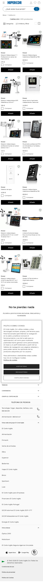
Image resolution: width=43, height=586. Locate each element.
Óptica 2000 (6, 533)
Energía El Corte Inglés (10, 522)
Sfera (4, 452)
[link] (10, 40)
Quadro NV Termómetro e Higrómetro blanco (30, 279)
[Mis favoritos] (34, 3)
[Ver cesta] (38, 3)
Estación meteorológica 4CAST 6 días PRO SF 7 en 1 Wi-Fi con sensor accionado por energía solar (9, 280)
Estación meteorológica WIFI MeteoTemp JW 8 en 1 (9, 101)
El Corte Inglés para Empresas (13, 493)
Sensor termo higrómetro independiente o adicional (30, 101)
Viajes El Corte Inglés (9, 469)
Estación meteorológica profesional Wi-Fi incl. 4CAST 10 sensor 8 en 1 (9, 235)
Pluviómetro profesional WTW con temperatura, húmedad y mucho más (31, 146)
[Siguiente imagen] (19, 40)
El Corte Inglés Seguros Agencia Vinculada (17, 545)
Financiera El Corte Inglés (11, 498)
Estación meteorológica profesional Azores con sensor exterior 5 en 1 (10, 146)
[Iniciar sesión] (30, 3)
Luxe (3, 487)
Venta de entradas (9, 446)
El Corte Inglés (7, 428)
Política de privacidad (8, 572)
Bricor (4, 475)
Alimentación (7, 434)
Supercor (5, 458)
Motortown (6, 539)
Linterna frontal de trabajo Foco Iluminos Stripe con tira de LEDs (31, 235)
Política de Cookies (8, 577)
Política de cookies (10, 360)
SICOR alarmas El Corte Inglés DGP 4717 (17, 510)
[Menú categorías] (4, 2)
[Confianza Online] (34, 552)
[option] (10, 40)
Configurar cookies (21, 378)
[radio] (36, 23)
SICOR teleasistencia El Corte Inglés (15, 516)
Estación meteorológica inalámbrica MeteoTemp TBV (31, 190)
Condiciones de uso (8, 566)
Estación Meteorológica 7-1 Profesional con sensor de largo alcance (9, 57)
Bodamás (5, 463)
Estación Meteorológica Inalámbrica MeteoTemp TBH (31, 56)
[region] (21, 351)
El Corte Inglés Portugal (10, 504)
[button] (21, 385)
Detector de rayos (6, 189)
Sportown (5, 481)
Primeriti (5, 440)
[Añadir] (19, 32)
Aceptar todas (21, 366)
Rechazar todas (21, 372)
